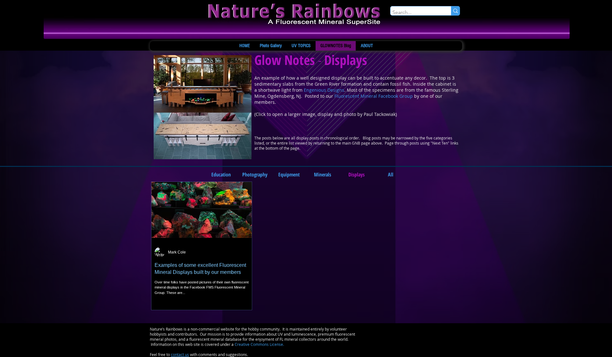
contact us (180, 354)
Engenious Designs (324, 90)
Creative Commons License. (259, 344)
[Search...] (455, 10)
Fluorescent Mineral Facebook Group (373, 96)
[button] (356, 174)
